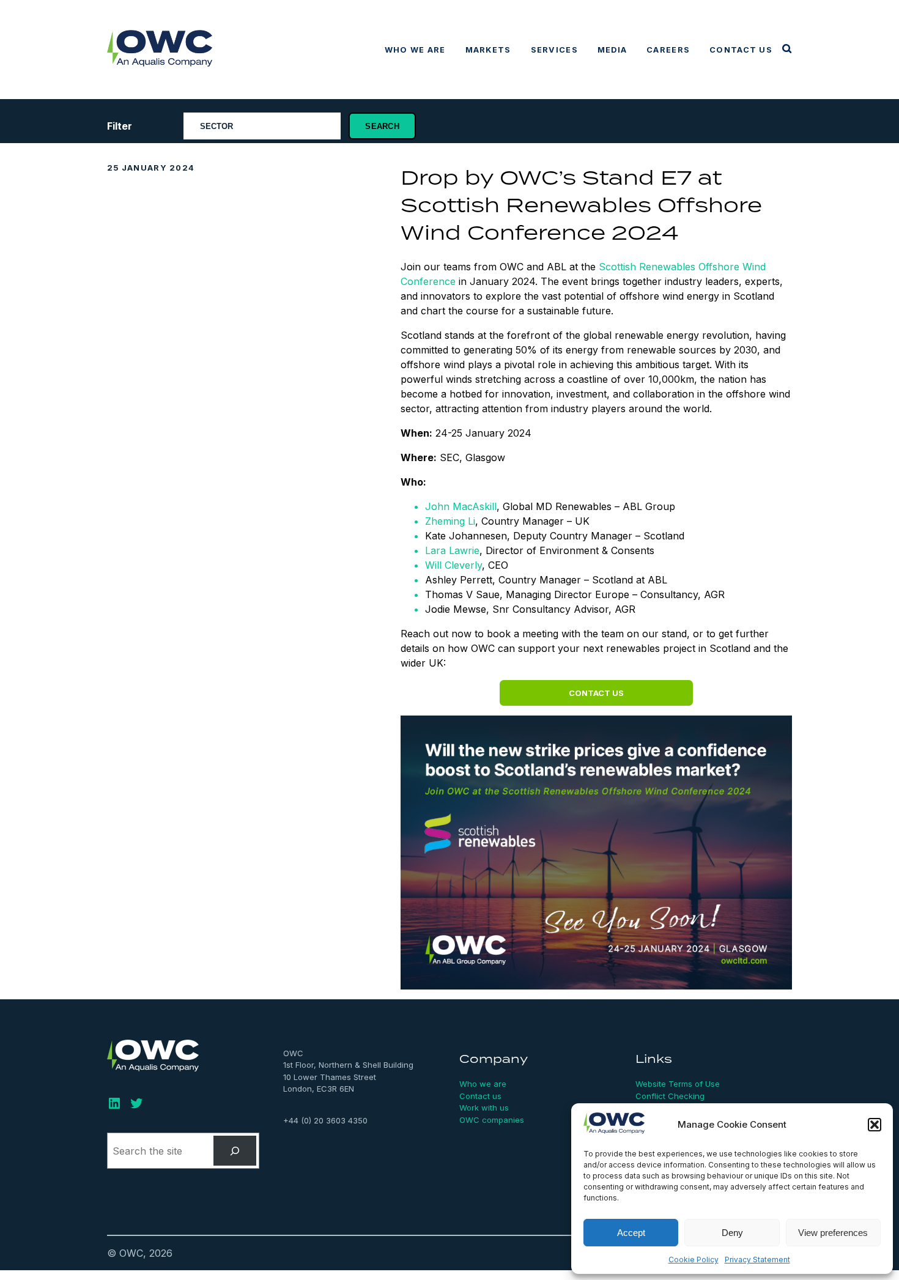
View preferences (833, 1232)
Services (554, 49)
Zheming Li (450, 521)
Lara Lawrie (452, 550)
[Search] (235, 1151)
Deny (732, 1232)
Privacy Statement (757, 1259)
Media (612, 49)
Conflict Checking (670, 1096)
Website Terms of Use (677, 1084)
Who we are (415, 49)
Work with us (484, 1107)
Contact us (740, 49)
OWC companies (491, 1120)
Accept (631, 1232)
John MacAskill (461, 506)
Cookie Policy (693, 1259)
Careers (668, 49)
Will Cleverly (453, 565)
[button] (874, 1125)
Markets (488, 49)
